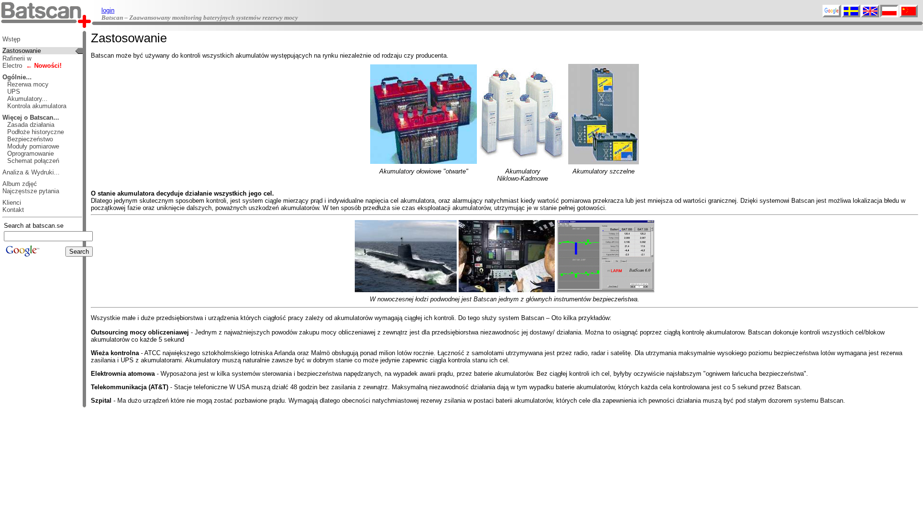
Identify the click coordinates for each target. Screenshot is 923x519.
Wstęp (11, 39)
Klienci (11, 202)
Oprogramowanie (30, 153)
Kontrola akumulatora (36, 106)
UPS (13, 91)
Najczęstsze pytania (30, 191)
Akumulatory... (27, 98)
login (107, 10)
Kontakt (13, 209)
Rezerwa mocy (28, 84)
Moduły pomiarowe (33, 146)
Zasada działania (30, 124)
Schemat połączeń (33, 160)
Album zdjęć (19, 183)
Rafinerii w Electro (32, 62)
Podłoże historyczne (35, 132)
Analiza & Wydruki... (31, 172)
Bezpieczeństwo (30, 139)
